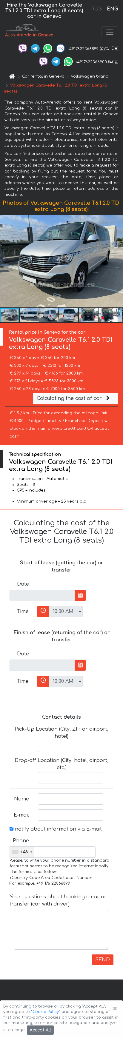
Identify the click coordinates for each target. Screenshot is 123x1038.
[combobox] (22, 852)
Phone (21, 840)
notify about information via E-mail (57, 829)
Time (23, 611)
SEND (102, 959)
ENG (112, 9)
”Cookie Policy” (45, 1012)
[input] (42, 595)
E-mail (21, 815)
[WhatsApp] (47, 48)
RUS (96, 9)
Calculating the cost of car (70, 398)
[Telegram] (35, 48)
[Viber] (22, 48)
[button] (29, 315)
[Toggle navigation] (110, 32)
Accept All (40, 1030)
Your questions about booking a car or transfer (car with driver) (58, 900)
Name (21, 799)
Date (23, 584)
